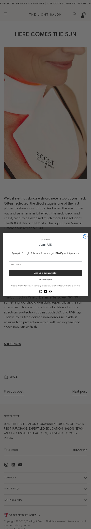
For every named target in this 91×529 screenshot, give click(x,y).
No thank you (45, 279)
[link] (40, 291)
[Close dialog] (85, 236)
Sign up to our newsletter (45, 273)
